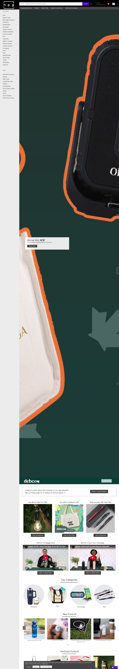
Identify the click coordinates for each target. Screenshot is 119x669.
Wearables (6, 62)
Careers (5, 84)
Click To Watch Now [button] (45, 573)
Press (4, 93)
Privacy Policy (45, 663)
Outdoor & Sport (7, 46)
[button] (22, 4)
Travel (4, 60)
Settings (29, 667)
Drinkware (6, 22)
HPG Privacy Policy (8, 98)
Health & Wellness (8, 31)
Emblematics (6, 24)
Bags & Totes (6, 17)
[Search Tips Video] (91, 4)
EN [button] (113, 3)
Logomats (6, 38)
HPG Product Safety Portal (9, 90)
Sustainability (7, 86)
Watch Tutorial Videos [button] (99, 491)
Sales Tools (6, 79)
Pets (4, 53)
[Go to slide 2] (114, 628)
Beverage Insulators (9, 20)
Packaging (6, 48)
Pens (4, 50)
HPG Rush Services (8, 74)
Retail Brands (7, 55)
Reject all (36, 667)
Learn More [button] (106, 481)
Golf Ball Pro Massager (57, 640)
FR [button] (117, 3)
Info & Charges (7, 95)
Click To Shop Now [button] (38, 535)
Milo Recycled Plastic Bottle (34, 640)
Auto (4, 15)
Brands (5, 76)
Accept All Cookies (46, 667)
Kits (4, 36)
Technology (6, 57)
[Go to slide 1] (21, 384)
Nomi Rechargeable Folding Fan (104, 640)
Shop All (5, 64)
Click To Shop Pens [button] (100, 535)
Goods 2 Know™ (7, 29)
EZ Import (6, 27)
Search (86, 4)
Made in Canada (7, 41)
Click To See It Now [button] (69, 535)
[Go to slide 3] (117, 384)
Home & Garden (7, 34)
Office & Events (7, 43)
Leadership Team (8, 81)
